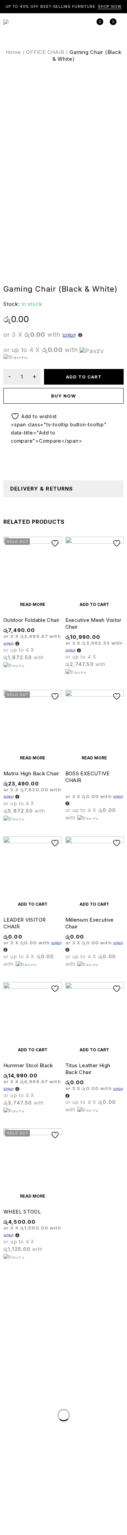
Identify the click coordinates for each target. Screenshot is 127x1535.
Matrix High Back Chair (31, 773)
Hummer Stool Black (28, 1065)
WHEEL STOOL (22, 1211)
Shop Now (110, 6)
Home (13, 52)
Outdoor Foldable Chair (31, 620)
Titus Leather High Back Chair (87, 1068)
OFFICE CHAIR (45, 52)
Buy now (63, 396)
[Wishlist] (31, 416)
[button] (94, 604)
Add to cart (84, 377)
